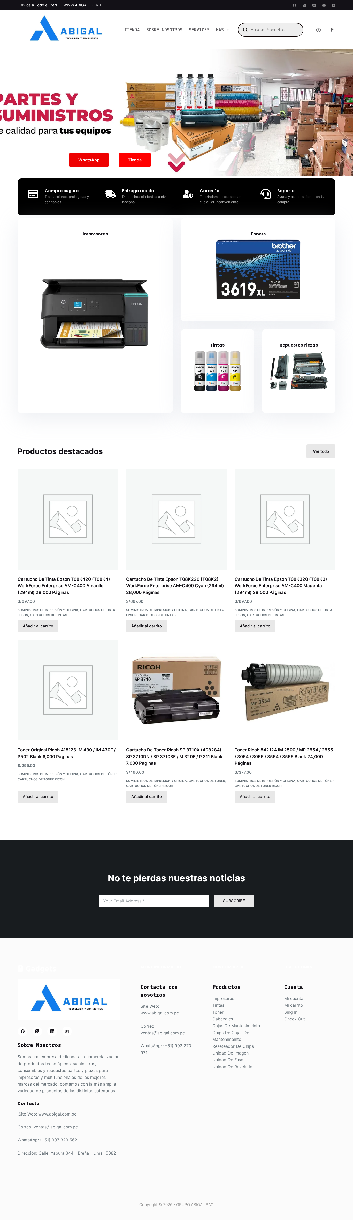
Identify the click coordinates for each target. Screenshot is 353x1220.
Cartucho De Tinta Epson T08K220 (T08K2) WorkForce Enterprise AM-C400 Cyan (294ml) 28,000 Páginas (175, 586)
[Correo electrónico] (324, 5)
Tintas (217, 345)
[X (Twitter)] (304, 5)
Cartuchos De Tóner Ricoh (41, 779)
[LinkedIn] (52, 1031)
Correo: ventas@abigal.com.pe (48, 1126)
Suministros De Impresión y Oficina (48, 610)
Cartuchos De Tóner (98, 774)
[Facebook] (294, 5)
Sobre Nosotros (164, 29)
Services (199, 29)
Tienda (132, 29)
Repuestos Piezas (299, 345)
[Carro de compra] (333, 30)
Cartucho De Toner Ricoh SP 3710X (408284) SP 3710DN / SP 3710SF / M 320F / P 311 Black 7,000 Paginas (174, 756)
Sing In (290, 1012)
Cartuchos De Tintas (48, 615)
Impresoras (95, 234)
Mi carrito (293, 1005)
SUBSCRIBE (234, 900)
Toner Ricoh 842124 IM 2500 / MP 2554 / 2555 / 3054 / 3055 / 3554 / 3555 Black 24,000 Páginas (284, 756)
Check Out (294, 1018)
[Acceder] (318, 30)
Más (220, 29)
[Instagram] (314, 5)
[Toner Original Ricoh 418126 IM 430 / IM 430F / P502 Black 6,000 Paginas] (68, 690)
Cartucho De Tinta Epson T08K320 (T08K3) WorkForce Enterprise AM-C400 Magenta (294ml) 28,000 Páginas (281, 586)
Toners (258, 234)
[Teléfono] (333, 5)
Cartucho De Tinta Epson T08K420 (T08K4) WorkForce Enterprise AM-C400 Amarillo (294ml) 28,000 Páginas (64, 586)
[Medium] (67, 1031)
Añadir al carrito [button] (38, 625)
